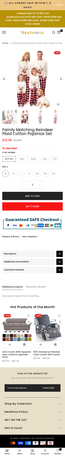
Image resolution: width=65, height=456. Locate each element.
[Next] (59, 79)
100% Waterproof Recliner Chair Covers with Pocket (46, 353)
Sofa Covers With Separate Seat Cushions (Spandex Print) (16, 354)
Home (5, 43)
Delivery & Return (10, 236)
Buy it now (32, 206)
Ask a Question (29, 236)
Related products (12, 286)
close (59, 5)
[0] (58, 32)
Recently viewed (36, 286)
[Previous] (6, 79)
